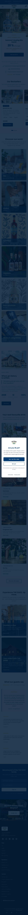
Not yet (14, 464)
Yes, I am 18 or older (14, 459)
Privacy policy (17, 474)
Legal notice (10, 474)
